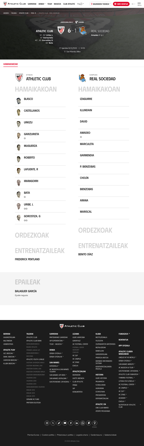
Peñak (75, 385)
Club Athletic (78, 381)
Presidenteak (101, 395)
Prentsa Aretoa (102, 357)
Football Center (78, 347)
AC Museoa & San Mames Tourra (59, 370)
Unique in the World (127, 357)
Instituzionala (101, 337)
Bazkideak (76, 375)
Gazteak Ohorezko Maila (35, 362)
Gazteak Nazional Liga (34, 365)
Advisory (76, 350)
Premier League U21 (33, 350)
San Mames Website (126, 364)
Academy (122, 398)
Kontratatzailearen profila (103, 367)
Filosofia (99, 341)
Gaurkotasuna (9, 337)
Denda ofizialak (56, 357)
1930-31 (33, 13)
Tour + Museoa (56, 344)
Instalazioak (101, 347)
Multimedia (7, 341)
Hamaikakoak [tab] (10, 63)
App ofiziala (124, 345)
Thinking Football (126, 378)
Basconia (29, 356)
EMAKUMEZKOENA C (32, 353)
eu (132, 4)
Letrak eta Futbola (126, 381)
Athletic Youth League (35, 359)
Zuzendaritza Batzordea (105, 344)
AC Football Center (80, 344)
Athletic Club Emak (34, 341)
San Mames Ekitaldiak (58, 378)
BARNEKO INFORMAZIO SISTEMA (104, 362)
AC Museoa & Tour (126, 367)
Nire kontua (122, 4)
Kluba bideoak (9, 363)
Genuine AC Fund (32, 399)
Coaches (76, 352)
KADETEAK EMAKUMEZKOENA (35, 375)
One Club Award (102, 408)
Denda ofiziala (55, 353)
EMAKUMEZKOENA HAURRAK (35, 387)
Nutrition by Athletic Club (127, 406)
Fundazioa (123, 334)
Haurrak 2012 (31, 378)
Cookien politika (48, 435)
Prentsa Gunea (33, 435)
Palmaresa (100, 381)
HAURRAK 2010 (31, 381)
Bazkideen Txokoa (101, 4)
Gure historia (101, 378)
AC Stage (76, 362)
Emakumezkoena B (32, 344)
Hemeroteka (8, 344)
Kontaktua (123, 339)
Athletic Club (23, 13)
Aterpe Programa (103, 411)
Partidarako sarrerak (59, 337)
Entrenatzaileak (102, 398)
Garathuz (76, 341)
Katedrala (54, 366)
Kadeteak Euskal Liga (33, 369)
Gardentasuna (101, 354)
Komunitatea (77, 392)
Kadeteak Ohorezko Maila (35, 372)
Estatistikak (100, 392)
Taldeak (14, 13)
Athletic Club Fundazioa (128, 374)
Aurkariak (100, 388)
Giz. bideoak (8, 353)
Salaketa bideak (111, 435)
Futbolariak (101, 385)
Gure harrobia (79, 337)
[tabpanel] (72, 189)
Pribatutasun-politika (65, 435)
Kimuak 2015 (30, 396)
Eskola (75, 365)
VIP (74, 388)
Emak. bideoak (9, 357)
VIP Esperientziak (56, 341)
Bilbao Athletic (31, 347)
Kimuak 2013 (30, 393)
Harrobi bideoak (10, 360)
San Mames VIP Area (57, 375)
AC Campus (77, 359)
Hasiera (6, 13)
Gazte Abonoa (78, 378)
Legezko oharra (82, 435)
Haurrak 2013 (31, 384)
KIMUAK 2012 (30, 390)
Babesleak (100, 351)
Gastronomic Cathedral (59, 382)
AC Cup (75, 355)
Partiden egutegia (33, 402)
